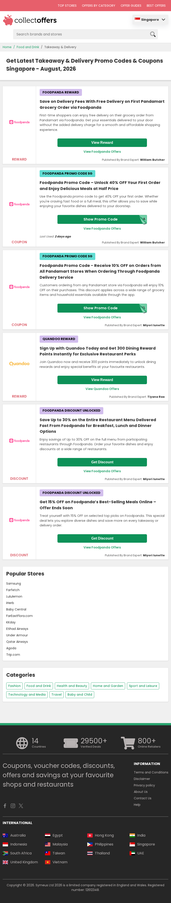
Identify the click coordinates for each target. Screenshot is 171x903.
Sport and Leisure (143, 686)
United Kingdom (24, 862)
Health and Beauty (72, 686)
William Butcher (152, 160)
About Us (141, 792)
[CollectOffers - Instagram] (13, 807)
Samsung (13, 583)
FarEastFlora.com (19, 616)
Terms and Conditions (151, 772)
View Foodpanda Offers (102, 152)
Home (7, 47)
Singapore (150, 19)
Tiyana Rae (156, 397)
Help (137, 804)
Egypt (58, 835)
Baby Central (16, 609)
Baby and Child (79, 694)
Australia (18, 835)
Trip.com (13, 654)
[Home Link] (30, 20)
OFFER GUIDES (131, 5)
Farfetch (13, 590)
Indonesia (18, 844)
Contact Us (142, 798)
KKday (11, 622)
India (141, 835)
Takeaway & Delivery (60, 47)
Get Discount (102, 462)
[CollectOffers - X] (21, 807)
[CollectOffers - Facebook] (5, 807)
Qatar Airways (17, 641)
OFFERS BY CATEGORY (98, 5)
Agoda (11, 648)
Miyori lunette (154, 325)
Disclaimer (142, 779)
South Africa (21, 853)
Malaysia (60, 844)
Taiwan (59, 853)
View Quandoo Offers (102, 389)
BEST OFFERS (156, 5)
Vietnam (60, 862)
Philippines (104, 844)
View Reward (102, 142)
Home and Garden (108, 686)
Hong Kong (104, 835)
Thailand (102, 853)
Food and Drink (28, 47)
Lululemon (14, 596)
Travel (56, 694)
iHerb (10, 603)
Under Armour (17, 635)
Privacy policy (144, 785)
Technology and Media (27, 694)
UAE (140, 853)
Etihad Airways (17, 629)
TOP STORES (67, 5)
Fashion (14, 686)
